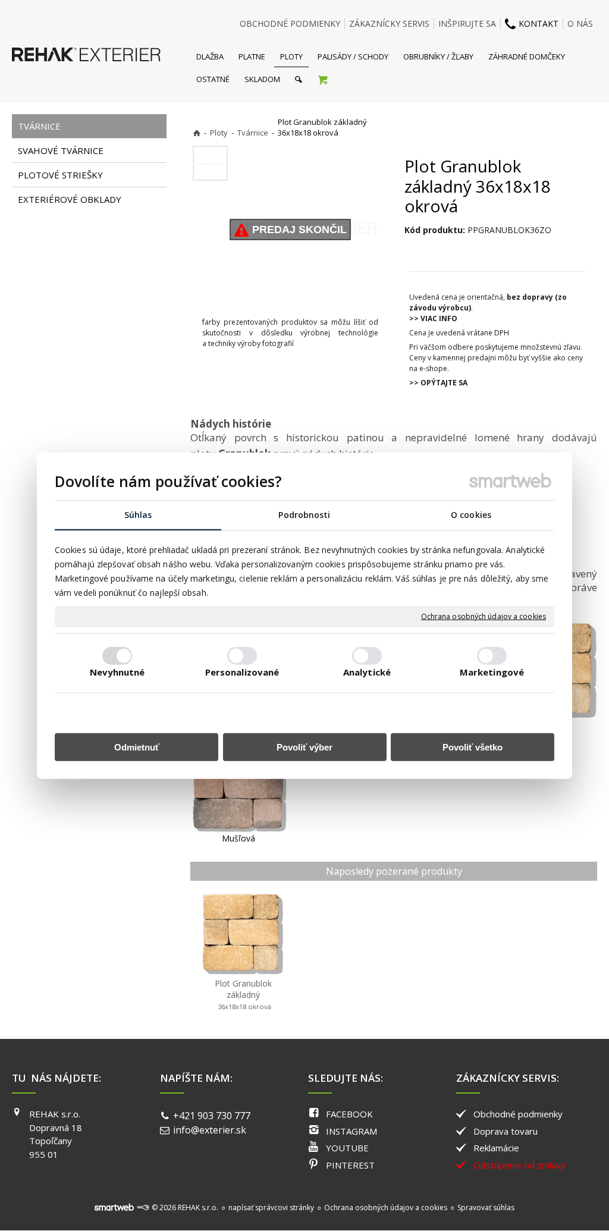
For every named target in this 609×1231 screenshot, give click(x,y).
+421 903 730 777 (211, 1115)
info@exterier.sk (209, 1129)
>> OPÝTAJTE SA (438, 383)
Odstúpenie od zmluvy (519, 1165)
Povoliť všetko (472, 747)
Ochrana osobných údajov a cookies (483, 616)
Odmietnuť (136, 747)
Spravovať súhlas (485, 1207)
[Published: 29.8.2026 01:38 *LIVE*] (143, 1207)
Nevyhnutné (117, 672)
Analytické (367, 672)
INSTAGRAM (351, 1131)
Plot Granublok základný (244, 994)
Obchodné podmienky (518, 1114)
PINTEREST (350, 1165)
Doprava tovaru (505, 1131)
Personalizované (242, 672)
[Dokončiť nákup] (323, 79)
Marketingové (492, 672)
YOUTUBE (347, 1148)
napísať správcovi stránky (271, 1207)
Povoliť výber (304, 747)
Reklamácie (496, 1148)
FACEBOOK (349, 1114)
